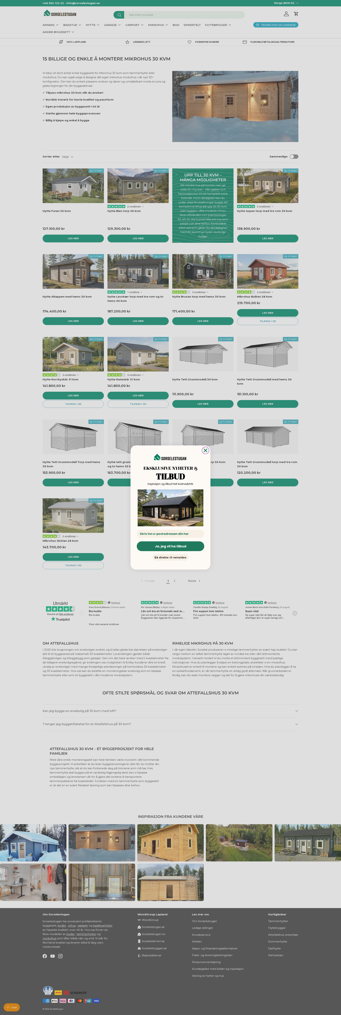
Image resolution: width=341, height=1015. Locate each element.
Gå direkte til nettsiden (170, 557)
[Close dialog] (205, 450)
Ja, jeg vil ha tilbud (170, 546)
